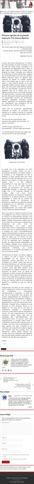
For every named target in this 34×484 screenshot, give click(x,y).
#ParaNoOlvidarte (13, 11)
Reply (30, 407)
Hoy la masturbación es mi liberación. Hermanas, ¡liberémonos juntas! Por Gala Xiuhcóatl (10, 379)
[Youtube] (17, 480)
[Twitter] (16, 480)
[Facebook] (14, 480)
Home (4, 11)
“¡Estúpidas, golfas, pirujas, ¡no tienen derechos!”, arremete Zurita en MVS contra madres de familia (22, 385)
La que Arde (6, 41)
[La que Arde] (17, 4)
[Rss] (13, 480)
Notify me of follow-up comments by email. (15, 455)
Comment (6, 422)
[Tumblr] (19, 480)
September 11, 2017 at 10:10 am (23, 395)
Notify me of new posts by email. (14, 459)
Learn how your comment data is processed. (15, 468)
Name (4, 438)
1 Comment (20, 42)
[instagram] (20, 480)
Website (4, 449)
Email (4, 443)
